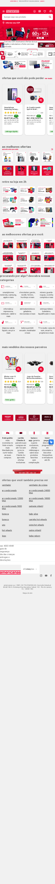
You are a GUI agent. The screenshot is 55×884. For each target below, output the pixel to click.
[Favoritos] (44, 11)
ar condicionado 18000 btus (39, 499)
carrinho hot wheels (38, 519)
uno (3, 525)
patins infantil (35, 530)
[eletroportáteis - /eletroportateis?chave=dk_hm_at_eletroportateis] (46, 303)
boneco (5, 519)
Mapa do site (27, 593)
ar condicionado (9, 490)
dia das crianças (7, 554)
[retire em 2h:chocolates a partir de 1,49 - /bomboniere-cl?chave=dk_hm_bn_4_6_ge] (45, 200)
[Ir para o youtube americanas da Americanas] (46, 575)
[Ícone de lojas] (39, 11)
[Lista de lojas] (39, 11)
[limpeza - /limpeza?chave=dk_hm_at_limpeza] (8, 322)
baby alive (33, 514)
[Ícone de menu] (3, 11)
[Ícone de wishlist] (44, 11)
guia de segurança (4, 550)
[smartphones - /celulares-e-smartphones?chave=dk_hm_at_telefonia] (8, 286)
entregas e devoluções (5, 558)
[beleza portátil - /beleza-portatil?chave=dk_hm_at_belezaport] (27, 322)
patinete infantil (36, 506)
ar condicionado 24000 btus (39, 491)
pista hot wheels (36, 525)
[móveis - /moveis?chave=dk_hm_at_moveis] (46, 286)
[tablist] (27, 37)
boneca (5, 514)
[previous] (5, 105)
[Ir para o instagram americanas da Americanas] (41, 575)
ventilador (6, 485)
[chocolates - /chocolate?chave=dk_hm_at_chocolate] (27, 286)
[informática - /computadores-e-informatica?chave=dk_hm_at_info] (8, 303)
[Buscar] (49, 17)
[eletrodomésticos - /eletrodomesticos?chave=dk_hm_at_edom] (27, 303)
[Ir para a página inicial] (10, 572)
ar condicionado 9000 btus (12, 507)
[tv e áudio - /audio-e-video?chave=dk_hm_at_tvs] (46, 322)
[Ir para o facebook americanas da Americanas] (51, 575)
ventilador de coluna (38, 485)
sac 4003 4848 (7, 546)
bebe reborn (34, 536)
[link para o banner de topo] (27, 1)
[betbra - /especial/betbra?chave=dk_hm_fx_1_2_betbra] (41, 222)
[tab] (7, 37)
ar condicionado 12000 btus (12, 499)
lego (4, 536)
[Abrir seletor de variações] (17, 106)
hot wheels (7, 530)
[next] (50, 105)
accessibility (3, 58)
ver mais (48, 78)
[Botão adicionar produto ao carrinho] (17, 375)
